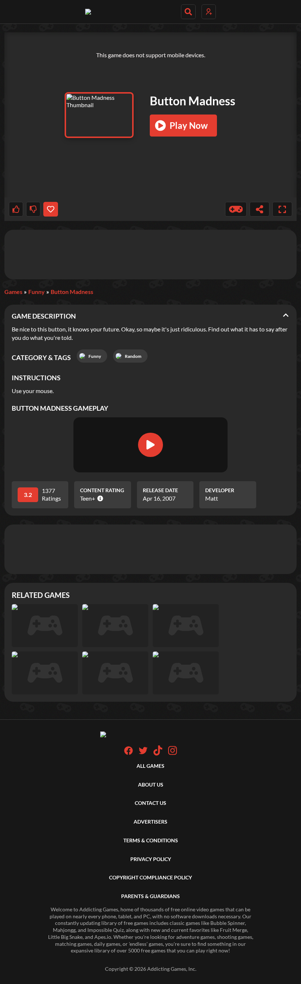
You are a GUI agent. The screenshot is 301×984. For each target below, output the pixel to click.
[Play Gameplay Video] (150, 445)
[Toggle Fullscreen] (282, 209)
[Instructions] (236, 209)
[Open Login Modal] (209, 11)
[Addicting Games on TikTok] (157, 754)
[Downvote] (33, 209)
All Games (150, 766)
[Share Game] (259, 209)
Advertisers (150, 821)
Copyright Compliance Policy (150, 877)
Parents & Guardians (150, 896)
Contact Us (150, 803)
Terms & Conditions (150, 840)
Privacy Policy (150, 859)
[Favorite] (50, 209)
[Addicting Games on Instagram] (172, 754)
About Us (150, 784)
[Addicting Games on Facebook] (128, 753)
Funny (36, 291)
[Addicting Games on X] (143, 753)
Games (13, 291)
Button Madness (72, 291)
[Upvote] (16, 209)
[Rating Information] (99, 498)
